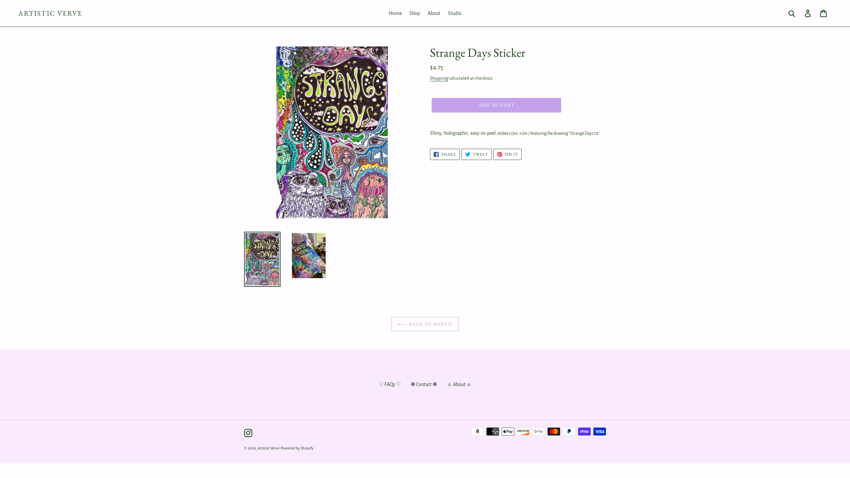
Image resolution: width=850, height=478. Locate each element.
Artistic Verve (50, 13)
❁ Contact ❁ (424, 384)
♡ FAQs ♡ (390, 384)
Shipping (439, 78)
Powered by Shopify (297, 448)
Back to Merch (430, 324)
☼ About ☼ (459, 384)
